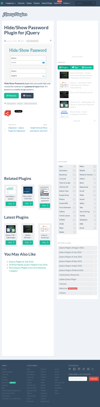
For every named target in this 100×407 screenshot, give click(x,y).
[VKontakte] (88, 369)
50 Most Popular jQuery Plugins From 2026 (28, 265)
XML (88, 224)
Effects (67, 199)
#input (20, 103)
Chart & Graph (67, 183)
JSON (67, 224)
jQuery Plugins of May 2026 (70, 261)
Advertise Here (77, 57)
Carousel (67, 179)
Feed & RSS (67, 203)
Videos (29, 3)
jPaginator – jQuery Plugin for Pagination (16, 129)
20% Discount (73, 288)
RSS (3, 388)
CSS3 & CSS (67, 187)
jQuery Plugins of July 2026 (21, 261)
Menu (88, 166)
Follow (66, 3)
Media (67, 232)
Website (12, 95)
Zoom (88, 228)
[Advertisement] (28, 154)
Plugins (64, 67)
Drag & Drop (67, 195)
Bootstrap (67, 175)
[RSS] (93, 369)
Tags (76, 67)
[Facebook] (74, 369)
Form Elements (32, 41)
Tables (88, 203)
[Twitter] (70, 369)
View (10, 204)
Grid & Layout (67, 216)
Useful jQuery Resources (69, 275)
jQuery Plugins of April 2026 (70, 266)
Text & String (88, 212)
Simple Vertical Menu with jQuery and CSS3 (38, 129)
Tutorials (21, 3)
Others (88, 179)
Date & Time (67, 191)
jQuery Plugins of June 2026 (70, 257)
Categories (10, 3)
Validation (88, 220)
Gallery (67, 212)
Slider (88, 195)
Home (4, 369)
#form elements (30, 103)
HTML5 (67, 220)
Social (88, 199)
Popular (37, 3)
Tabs (88, 207)
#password (11, 103)
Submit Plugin (47, 3)
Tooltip (88, 216)
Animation (67, 171)
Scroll (88, 191)
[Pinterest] (83, 369)
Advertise (58, 2)
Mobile (88, 171)
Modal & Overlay (88, 175)
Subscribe (93, 379)
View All (76, 121)
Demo (28, 95)
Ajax (67, 166)
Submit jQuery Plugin (67, 279)
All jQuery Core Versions (11, 399)
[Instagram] (79, 369)
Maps (67, 228)
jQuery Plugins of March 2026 (71, 270)
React (88, 183)
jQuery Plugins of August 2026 (71, 248)
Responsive (88, 187)
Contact (62, 293)
